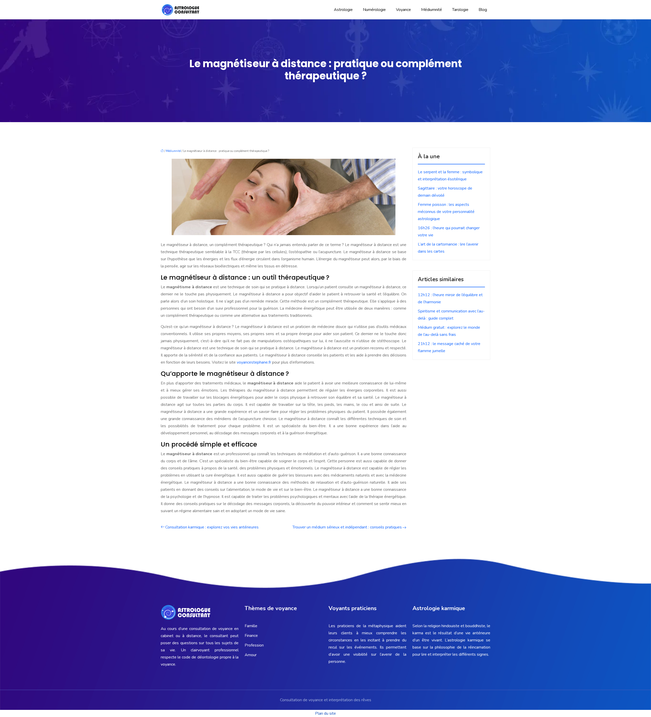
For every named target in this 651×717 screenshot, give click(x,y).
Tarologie (460, 9)
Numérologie (374, 9)
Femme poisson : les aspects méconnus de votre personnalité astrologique (446, 212)
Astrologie (343, 9)
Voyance (403, 9)
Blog (483, 9)
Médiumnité (431, 9)
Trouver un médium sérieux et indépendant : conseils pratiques (347, 527)
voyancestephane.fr (254, 362)
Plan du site (325, 713)
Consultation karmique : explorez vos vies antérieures (212, 527)
